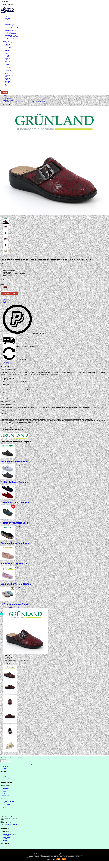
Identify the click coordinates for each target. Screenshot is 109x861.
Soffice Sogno (8, 79)
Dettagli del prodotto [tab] (8, 363)
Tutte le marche (8, 43)
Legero (7, 69)
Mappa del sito (6, 791)
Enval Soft (7, 52)
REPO (6, 76)
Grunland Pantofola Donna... (15, 543)
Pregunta (7, 73)
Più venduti (6, 780)
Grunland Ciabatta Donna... (15, 461)
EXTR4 (6, 53)
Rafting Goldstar (9, 75)
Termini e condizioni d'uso (9, 834)
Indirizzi (5, 806)
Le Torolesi (8, 67)
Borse (4, 40)
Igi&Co (7, 59)
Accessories (6, 41)
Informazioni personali (9, 801)
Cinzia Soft (7, 44)
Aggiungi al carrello (9, 293)
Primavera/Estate (10, 18)
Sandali (9, 21)
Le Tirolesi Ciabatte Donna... (15, 604)
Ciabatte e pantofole (12, 27)
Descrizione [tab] (6, 362)
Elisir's (6, 49)
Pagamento (6, 788)
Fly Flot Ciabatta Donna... (14, 481)
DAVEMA (7, 46)
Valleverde (7, 86)
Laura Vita (7, 66)
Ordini (4, 803)
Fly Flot (7, 55)
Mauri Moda (8, 70)
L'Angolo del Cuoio (9, 64)
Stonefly (7, 83)
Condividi (5, 299)
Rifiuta (58, 859)
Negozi (4, 793)
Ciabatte (9, 23)
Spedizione (5, 840)
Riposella (7, 78)
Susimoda (7, 84)
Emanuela (7, 50)
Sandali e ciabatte (11, 33)
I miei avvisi (6, 809)
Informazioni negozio (6, 826)
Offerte (4, 776)
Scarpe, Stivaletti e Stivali (13, 26)
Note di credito (6, 804)
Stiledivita (7, 81)
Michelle (7, 72)
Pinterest (5, 302)
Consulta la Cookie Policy (50, 859)
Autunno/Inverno (10, 24)
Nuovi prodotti (6, 778)
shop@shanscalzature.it (11, 824)
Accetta (64, 859)
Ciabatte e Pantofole (12, 38)
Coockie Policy (6, 836)
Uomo (5, 29)
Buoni (4, 807)
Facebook (5, 766)
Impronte (7, 61)
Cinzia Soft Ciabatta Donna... (15, 502)
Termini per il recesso (8, 839)
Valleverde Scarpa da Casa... (15, 563)
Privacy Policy (6, 837)
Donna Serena (8, 47)
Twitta (4, 301)
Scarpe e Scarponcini (12, 36)
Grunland (7, 58)
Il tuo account (4, 796)
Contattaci (5, 790)
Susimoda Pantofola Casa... (15, 522)
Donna (5, 16)
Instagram (5, 768)
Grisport (7, 56)
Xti (5, 87)
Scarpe (9, 20)
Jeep (6, 63)
